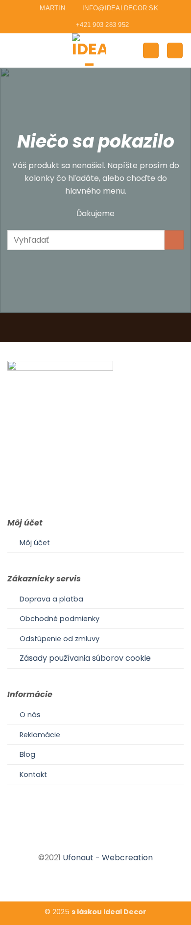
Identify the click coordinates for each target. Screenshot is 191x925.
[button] (13, 50)
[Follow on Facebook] (83, 840)
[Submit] (174, 240)
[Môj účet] (151, 51)
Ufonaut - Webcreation (108, 857)
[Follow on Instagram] (95, 840)
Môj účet (35, 543)
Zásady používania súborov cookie (85, 658)
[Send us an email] (107, 840)
